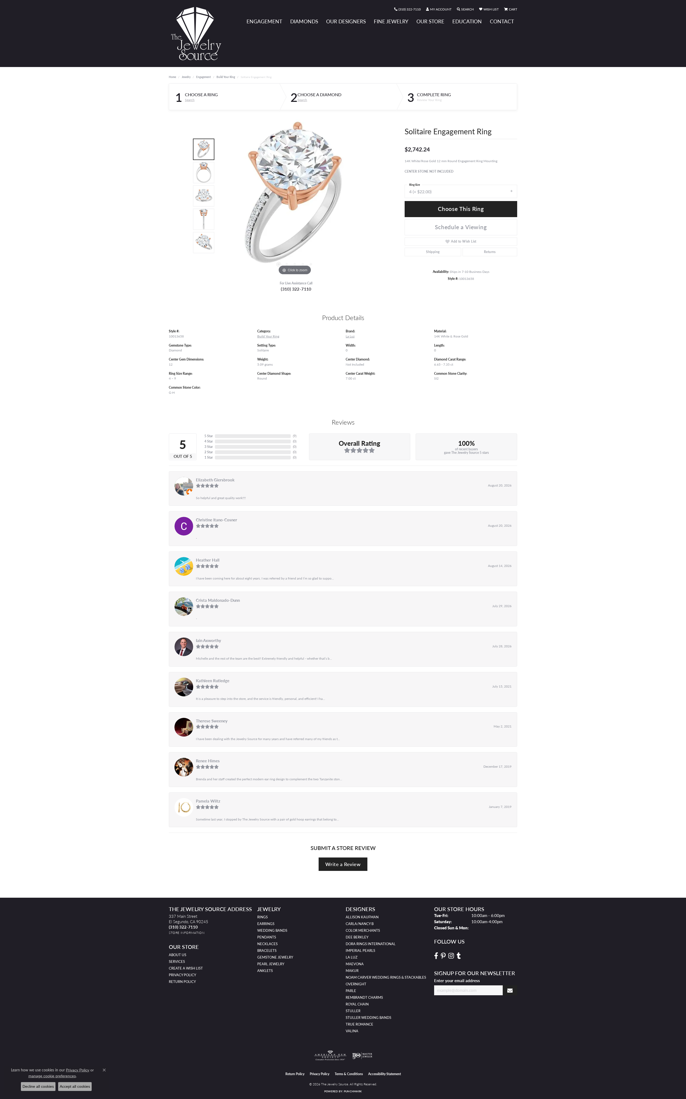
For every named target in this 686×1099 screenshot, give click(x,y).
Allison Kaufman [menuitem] (362, 917)
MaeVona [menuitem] (355, 963)
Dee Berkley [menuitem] (357, 937)
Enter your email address (457, 980)
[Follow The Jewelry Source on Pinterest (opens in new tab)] (443, 956)
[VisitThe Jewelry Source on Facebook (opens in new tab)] (436, 956)
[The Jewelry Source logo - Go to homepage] (198, 33)
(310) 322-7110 (296, 289)
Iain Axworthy (208, 640)
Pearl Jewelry (270, 963)
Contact (502, 21)
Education (467, 21)
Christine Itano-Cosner (216, 520)
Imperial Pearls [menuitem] (360, 950)
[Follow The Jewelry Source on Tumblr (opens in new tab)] (459, 956)
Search (190, 100)
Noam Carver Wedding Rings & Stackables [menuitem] (386, 977)
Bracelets (267, 950)
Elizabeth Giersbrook (215, 480)
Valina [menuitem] (352, 1031)
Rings (262, 917)
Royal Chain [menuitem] (357, 1004)
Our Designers (346, 21)
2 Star (208, 452)
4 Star (208, 441)
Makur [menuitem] (352, 970)
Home (172, 77)
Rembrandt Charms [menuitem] (364, 997)
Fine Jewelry (391, 21)
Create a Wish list (186, 968)
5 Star (208, 436)
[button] (439, 9)
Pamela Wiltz (208, 801)
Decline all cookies (38, 1086)
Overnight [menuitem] (356, 984)
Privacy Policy (182, 974)
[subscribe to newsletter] (510, 990)
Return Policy (182, 981)
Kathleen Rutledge (212, 681)
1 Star (208, 457)
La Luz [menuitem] (351, 957)
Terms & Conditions (349, 1074)
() (294, 436)
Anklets (265, 970)
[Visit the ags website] (330, 1055)
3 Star (208, 446)
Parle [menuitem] (351, 990)
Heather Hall (207, 560)
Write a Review (342, 864)
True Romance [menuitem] (359, 1024)
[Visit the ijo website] (362, 1055)
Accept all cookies (75, 1086)
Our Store (430, 21)
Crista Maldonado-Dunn (218, 600)
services (177, 961)
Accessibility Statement (384, 1074)
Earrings (265, 923)
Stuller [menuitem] (353, 1010)
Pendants (266, 937)
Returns (490, 252)
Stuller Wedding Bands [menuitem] (368, 1017)
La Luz (350, 336)
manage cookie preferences (52, 1076)
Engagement (264, 21)
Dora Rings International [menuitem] (371, 943)
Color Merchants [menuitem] (363, 930)
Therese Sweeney (212, 721)
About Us (177, 954)
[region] (294, 196)
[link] (407, 9)
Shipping (432, 252)
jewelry (186, 77)
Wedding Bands (272, 930)
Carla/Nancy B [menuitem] (360, 923)
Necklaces (267, 943)
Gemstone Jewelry (275, 957)
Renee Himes (208, 761)
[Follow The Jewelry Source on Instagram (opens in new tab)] (451, 956)
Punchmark (353, 1091)
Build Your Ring (226, 77)
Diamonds (304, 21)
